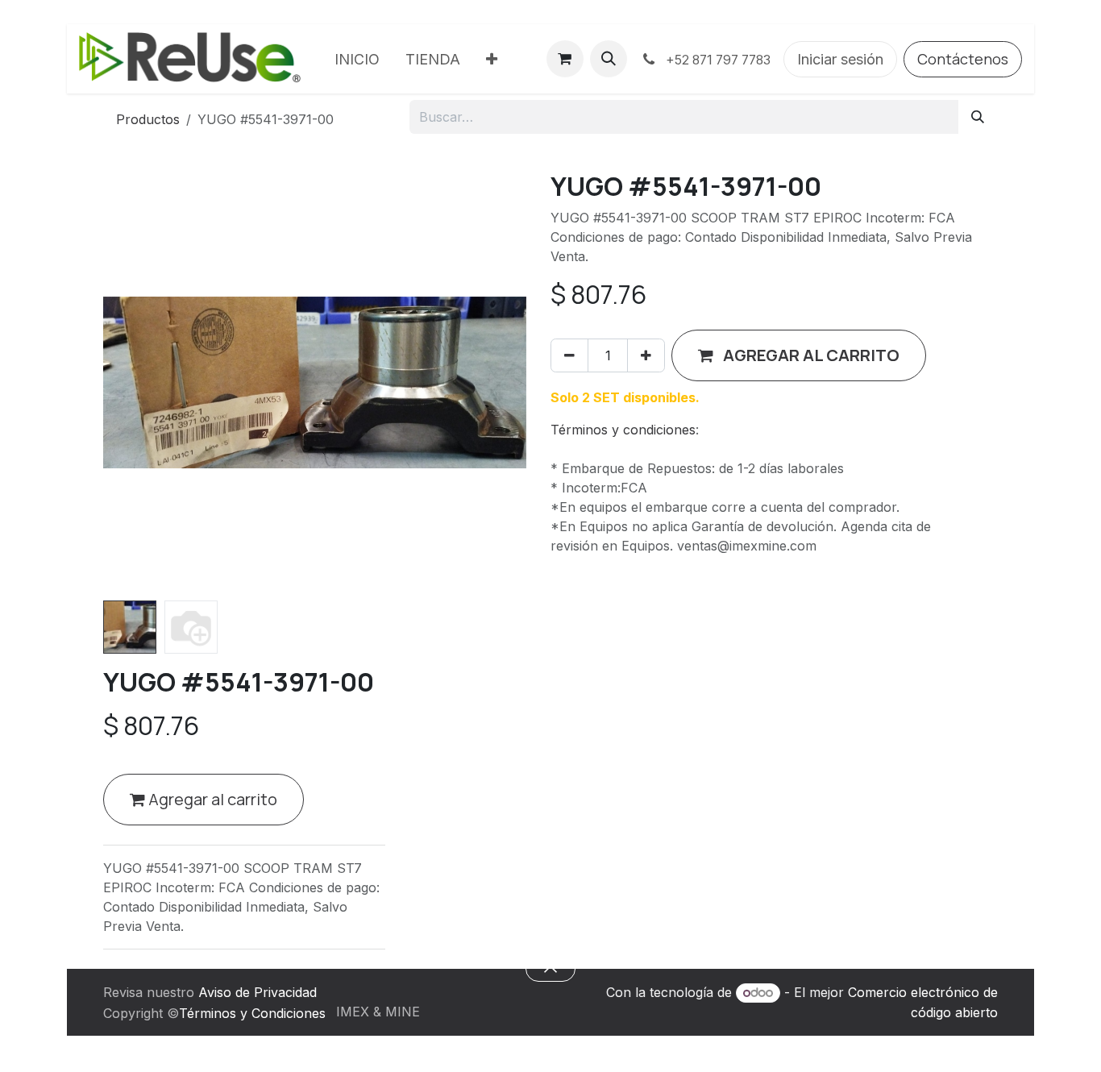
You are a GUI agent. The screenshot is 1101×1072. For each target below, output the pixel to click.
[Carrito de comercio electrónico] (565, 58)
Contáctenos (962, 59)
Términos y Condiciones (252, 1013)
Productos (148, 119)
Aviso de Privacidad (257, 992)
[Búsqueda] (978, 117)
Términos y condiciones (623, 430)
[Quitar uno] (569, 355)
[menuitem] (357, 59)
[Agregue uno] (646, 355)
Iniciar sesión (840, 59)
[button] (608, 58)
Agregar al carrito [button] (211, 799)
